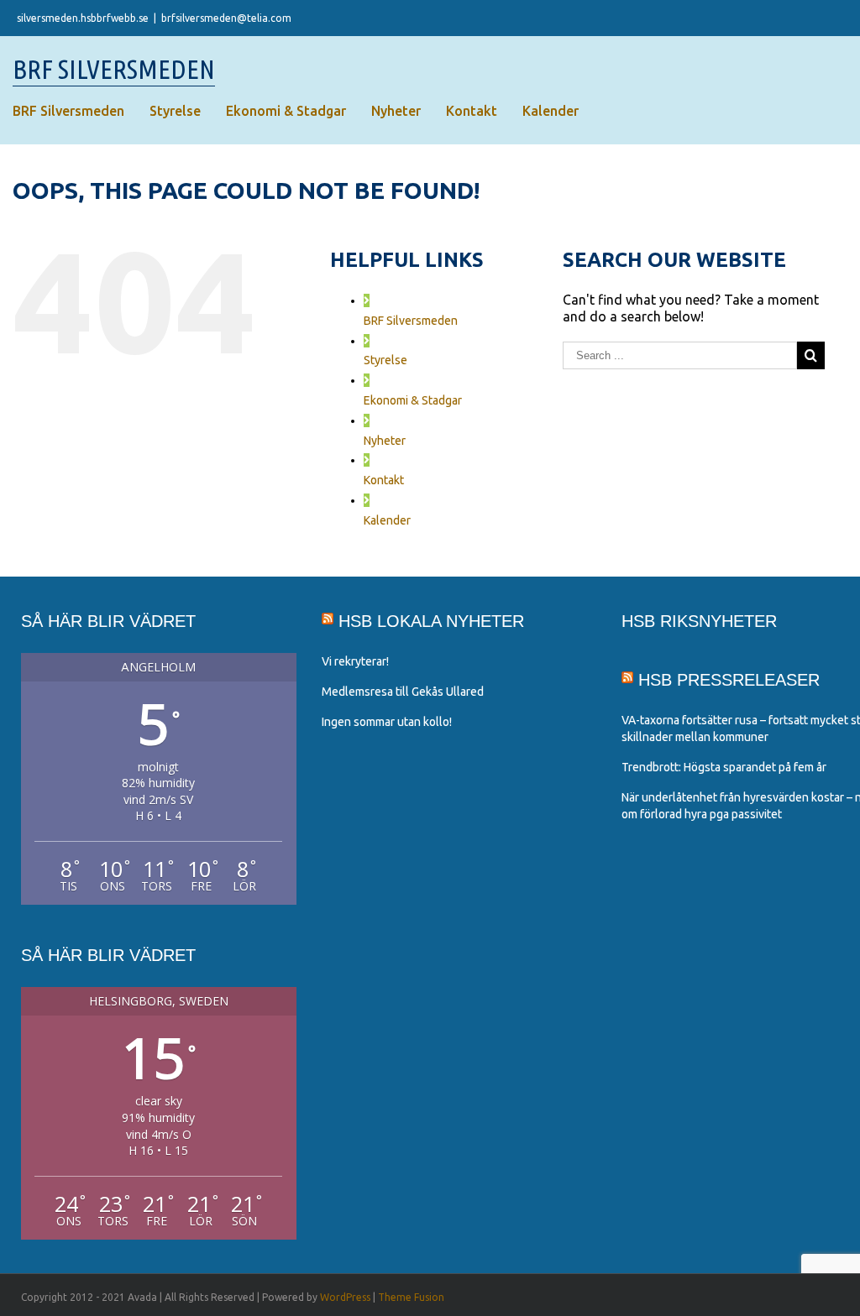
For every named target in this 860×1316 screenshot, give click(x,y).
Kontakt (384, 480)
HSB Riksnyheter (699, 621)
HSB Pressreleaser (729, 680)
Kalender (387, 520)
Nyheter (385, 440)
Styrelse (385, 360)
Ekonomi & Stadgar (413, 400)
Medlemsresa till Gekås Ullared (403, 691)
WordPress (345, 1297)
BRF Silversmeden (411, 320)
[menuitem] (68, 110)
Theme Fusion (411, 1297)
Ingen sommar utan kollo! (387, 721)
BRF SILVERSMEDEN (114, 69)
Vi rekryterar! (355, 661)
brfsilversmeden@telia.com (226, 18)
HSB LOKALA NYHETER (431, 621)
